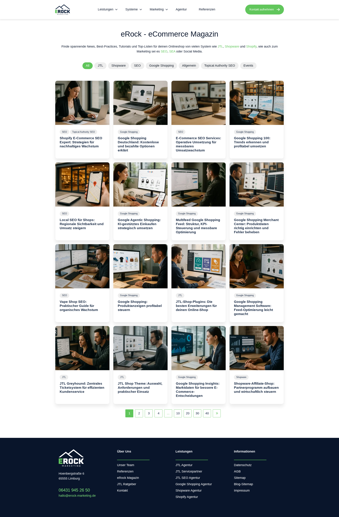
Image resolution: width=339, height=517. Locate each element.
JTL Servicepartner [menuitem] (189, 471)
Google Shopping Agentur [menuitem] (194, 484)
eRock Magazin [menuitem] (128, 478)
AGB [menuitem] (237, 471)
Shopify (251, 46)
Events (248, 65)
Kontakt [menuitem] (122, 490)
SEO (164, 51)
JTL (220, 46)
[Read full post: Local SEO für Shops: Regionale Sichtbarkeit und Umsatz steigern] (82, 184)
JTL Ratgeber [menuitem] (126, 484)
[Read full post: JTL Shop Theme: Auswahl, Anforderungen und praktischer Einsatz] (140, 348)
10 (178, 413)
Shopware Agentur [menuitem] (189, 490)
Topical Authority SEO (219, 65)
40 (207, 413)
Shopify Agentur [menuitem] (187, 497)
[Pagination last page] (217, 413)
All (87, 65)
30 (197, 413)
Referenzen (207, 9)
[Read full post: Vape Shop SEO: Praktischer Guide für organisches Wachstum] (82, 266)
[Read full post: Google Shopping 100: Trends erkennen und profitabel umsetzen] (257, 103)
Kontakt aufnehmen (261, 9)
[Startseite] (62, 9)
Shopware (232, 46)
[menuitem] (107, 9)
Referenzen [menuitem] (125, 471)
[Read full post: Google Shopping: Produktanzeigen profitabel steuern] (140, 266)
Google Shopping (161, 65)
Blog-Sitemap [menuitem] (243, 484)
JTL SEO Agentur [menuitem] (188, 478)
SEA (172, 51)
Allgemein (189, 65)
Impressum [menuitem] (242, 490)
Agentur (181, 9)
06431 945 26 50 (74, 490)
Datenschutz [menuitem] (243, 465)
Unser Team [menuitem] (125, 465)
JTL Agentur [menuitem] (184, 465)
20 (187, 413)
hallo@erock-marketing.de (77, 495)
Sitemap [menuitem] (240, 478)
